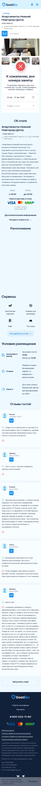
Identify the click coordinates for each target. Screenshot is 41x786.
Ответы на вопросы (20, 705)
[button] (37, 4)
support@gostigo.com (13, 770)
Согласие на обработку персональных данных (17, 736)
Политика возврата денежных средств (15, 739)
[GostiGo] (10, 4)
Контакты (21, 709)
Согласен (32, 781)
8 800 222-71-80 (20, 717)
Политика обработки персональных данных (16, 733)
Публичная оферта (8, 730)
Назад (6, 13)
